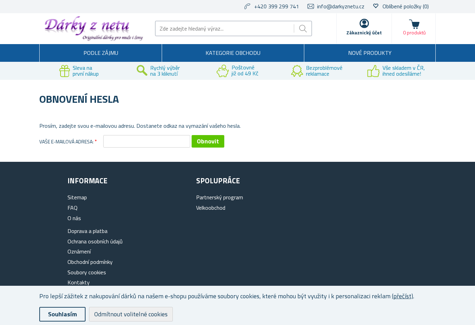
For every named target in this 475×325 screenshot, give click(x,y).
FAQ (72, 207)
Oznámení (79, 251)
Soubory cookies (86, 272)
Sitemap (77, 197)
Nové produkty (370, 53)
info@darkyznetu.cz (340, 6)
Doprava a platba (87, 231)
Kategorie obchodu (233, 53)
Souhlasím (62, 314)
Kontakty (78, 282)
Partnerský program (219, 197)
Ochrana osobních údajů (95, 241)
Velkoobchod (210, 207)
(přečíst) (402, 296)
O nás (74, 218)
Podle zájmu (100, 53)
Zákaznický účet (364, 32)
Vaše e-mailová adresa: (66, 141)
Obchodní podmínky (90, 262)
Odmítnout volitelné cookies (131, 314)
